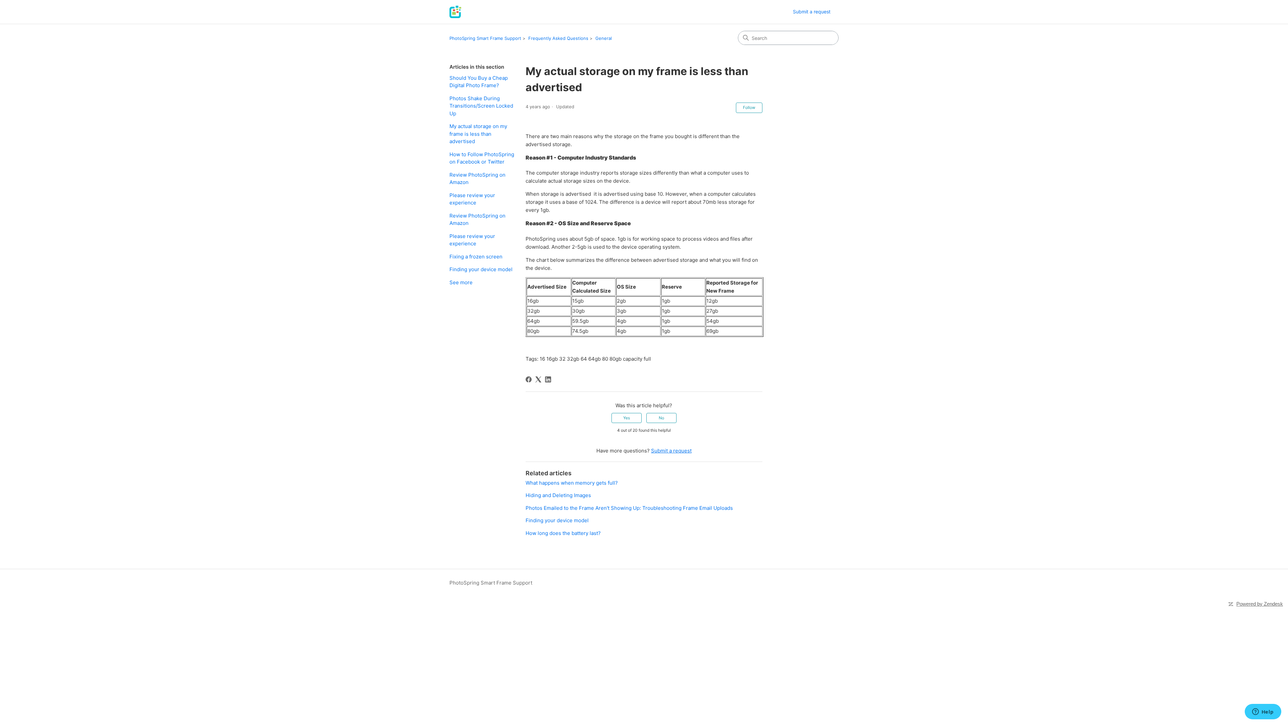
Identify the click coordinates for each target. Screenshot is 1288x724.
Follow (749, 107)
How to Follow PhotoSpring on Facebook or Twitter (481, 158)
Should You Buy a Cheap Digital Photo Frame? (478, 82)
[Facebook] (529, 379)
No (661, 417)
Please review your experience (472, 199)
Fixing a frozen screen (475, 256)
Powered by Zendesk (1259, 604)
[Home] (455, 12)
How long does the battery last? (563, 533)
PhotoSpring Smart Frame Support (485, 38)
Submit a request (811, 11)
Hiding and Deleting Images (558, 495)
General (603, 38)
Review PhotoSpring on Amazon (477, 179)
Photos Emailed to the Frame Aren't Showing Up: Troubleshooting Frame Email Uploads (629, 508)
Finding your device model (481, 269)
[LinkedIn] (548, 379)
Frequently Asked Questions (558, 38)
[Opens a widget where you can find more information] (1262, 712)
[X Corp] (538, 379)
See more (461, 282)
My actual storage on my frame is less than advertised (478, 133)
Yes (626, 417)
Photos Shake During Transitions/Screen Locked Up (481, 106)
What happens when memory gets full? (572, 483)
